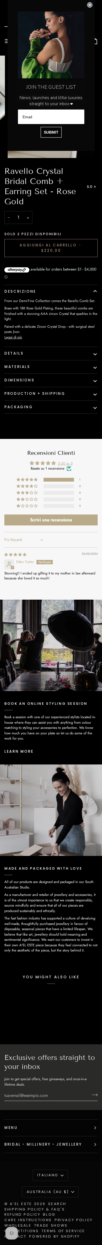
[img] (15, 554)
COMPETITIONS (21, 1231)
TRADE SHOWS (51, 1225)
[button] (27, 480)
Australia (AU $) (48, 1191)
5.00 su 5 (65, 463)
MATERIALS (17, 366)
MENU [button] (11, 1127)
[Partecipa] (93, 1094)
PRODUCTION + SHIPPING (34, 393)
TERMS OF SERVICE (63, 1231)
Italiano (47, 1175)
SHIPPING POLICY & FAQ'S (34, 1209)
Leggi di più (13, 337)
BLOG (49, 1214)
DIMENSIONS (19, 380)
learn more (18, 751)
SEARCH (57, 1203)
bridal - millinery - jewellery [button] (43, 1144)
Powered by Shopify (54, 1236)
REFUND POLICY (22, 1214)
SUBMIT (51, 132)
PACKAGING (18, 407)
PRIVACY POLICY (74, 1220)
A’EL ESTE (21, 1203)
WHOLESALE (18, 1225)
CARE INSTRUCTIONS (28, 1220)
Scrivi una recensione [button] (51, 520)
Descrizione (20, 291)
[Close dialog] (89, 5)
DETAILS (13, 353)
